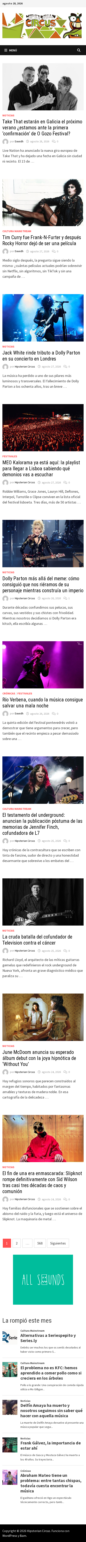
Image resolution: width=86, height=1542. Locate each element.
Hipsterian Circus (25, 366)
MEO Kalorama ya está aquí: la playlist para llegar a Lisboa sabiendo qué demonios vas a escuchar (41, 468)
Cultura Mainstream (16, 231)
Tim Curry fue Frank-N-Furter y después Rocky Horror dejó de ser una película (41, 240)
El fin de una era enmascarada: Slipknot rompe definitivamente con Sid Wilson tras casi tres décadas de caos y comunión (42, 1182)
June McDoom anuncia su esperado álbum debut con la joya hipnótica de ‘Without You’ (39, 1058)
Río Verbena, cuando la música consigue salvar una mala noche (42, 703)
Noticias (8, 115)
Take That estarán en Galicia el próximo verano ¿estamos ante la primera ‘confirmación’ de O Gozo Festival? (42, 128)
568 (40, 1243)
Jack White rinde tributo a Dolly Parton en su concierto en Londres (41, 356)
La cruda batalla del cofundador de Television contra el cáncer (37, 940)
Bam (23, 1536)
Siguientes (58, 1243)
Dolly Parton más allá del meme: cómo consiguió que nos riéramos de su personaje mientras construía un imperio (42, 584)
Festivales (9, 456)
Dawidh (19, 141)
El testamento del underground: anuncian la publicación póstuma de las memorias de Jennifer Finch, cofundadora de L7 (42, 824)
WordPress (9, 1536)
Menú (13, 50)
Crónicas (8, 693)
